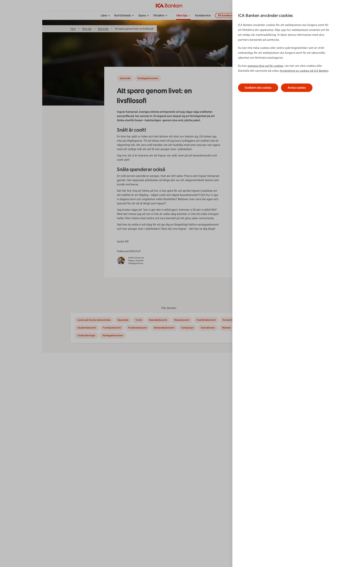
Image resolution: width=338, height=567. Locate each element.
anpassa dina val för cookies (265, 65)
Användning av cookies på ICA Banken (304, 70)
